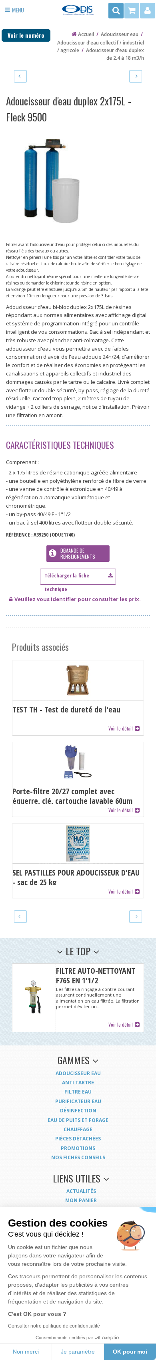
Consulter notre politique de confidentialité (54, 1326)
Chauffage (78, 1129)
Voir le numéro (26, 35)
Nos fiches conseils (78, 1157)
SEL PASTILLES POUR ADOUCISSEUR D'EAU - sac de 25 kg (78, 860)
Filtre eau (78, 1091)
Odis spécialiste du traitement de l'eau (78, 12)
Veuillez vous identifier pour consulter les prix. (77, 599)
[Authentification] (147, 10)
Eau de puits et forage (78, 1120)
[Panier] (132, 10)
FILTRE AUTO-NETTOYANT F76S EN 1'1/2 (78, 998)
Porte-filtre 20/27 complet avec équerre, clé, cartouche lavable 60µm (78, 779)
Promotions (78, 1148)
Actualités (81, 1191)
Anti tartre (78, 1082)
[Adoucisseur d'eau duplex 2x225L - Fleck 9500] (135, 76)
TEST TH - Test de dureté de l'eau (78, 697)
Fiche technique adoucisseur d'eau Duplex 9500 (78, 575)
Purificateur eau (78, 1101)
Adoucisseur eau (78, 1073)
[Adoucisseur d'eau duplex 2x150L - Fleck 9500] (20, 76)
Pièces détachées (78, 1138)
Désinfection (78, 1110)
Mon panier (81, 1200)
